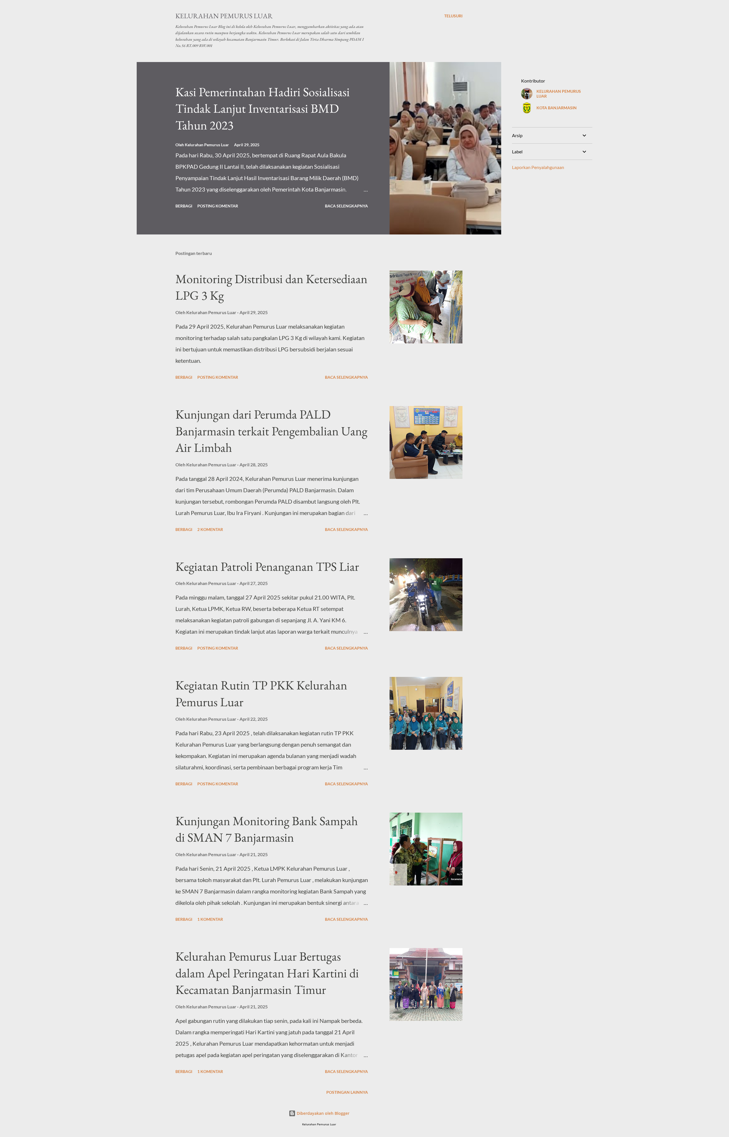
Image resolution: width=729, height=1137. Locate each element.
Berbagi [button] (183, 205)
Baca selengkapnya (346, 205)
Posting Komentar (217, 205)
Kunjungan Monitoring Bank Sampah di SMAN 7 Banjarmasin (266, 829)
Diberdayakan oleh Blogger (322, 1113)
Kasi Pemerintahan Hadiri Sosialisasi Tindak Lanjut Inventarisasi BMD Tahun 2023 (262, 108)
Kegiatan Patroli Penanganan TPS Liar (267, 566)
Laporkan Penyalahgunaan (538, 167)
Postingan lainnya (347, 1092)
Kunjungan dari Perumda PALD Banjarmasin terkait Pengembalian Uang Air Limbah (271, 431)
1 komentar (210, 919)
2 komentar (210, 529)
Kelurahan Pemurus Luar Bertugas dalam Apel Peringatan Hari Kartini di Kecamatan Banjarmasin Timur (267, 973)
